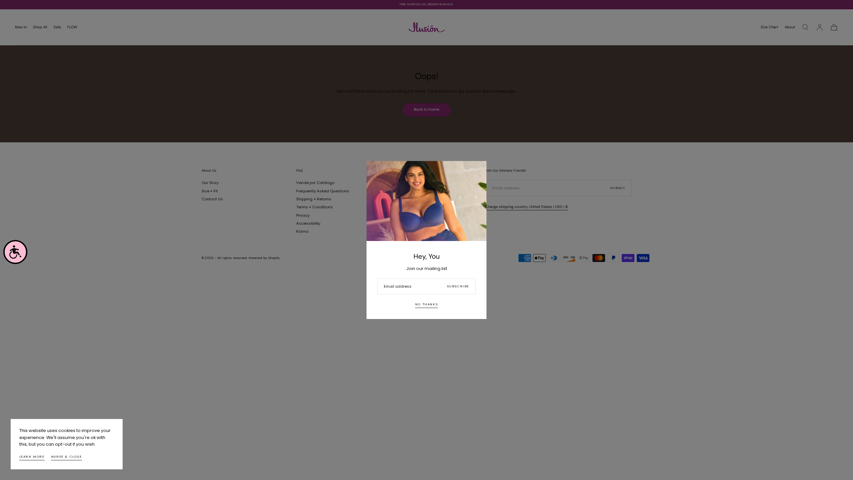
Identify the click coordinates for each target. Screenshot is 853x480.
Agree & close (66, 456)
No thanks (426, 304)
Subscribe (458, 286)
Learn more (32, 456)
